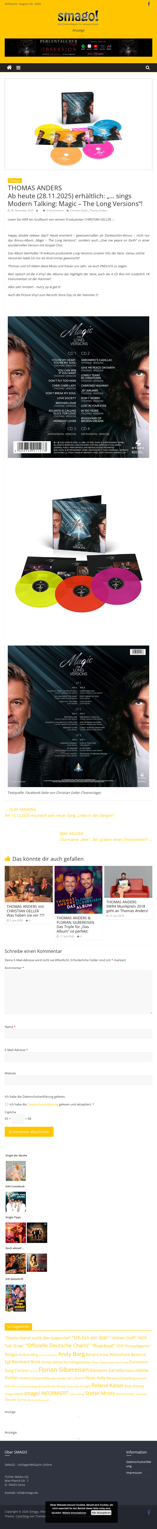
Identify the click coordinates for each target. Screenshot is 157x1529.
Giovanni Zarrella (107, 1370)
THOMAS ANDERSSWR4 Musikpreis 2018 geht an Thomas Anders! (127, 906)
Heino (129, 1370)
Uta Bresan (141, 1394)
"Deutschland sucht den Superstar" (38, 1338)
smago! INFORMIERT (46, 1393)
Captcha (10, 1112)
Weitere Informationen (74, 1512)
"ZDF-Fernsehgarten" (133, 1345)
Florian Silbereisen (63, 1370)
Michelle (61, 1386)
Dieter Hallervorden (103, 1362)
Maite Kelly (95, 1377)
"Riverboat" (103, 1346)
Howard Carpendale (34, 1378)
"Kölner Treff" (123, 1338)
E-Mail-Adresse (16, 1050)
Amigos (11, 1354)
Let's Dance (75, 1378)
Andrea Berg (28, 1354)
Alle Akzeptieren (101, 1512)
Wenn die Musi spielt (38, 1400)
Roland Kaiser (108, 1385)
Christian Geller (79, 210)
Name (10, 1027)
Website (10, 1073)
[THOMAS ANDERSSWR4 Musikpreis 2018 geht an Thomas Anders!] (128, 868)
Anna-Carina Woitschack (108, 1354)
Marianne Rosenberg (120, 1378)
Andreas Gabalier (48, 1355)
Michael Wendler (47, 1386)
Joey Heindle (58, 1378)
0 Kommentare (55, 210)
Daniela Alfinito (52, 1362)
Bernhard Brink (26, 1361)
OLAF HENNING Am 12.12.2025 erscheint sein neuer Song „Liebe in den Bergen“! (60, 812)
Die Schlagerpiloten (77, 1362)
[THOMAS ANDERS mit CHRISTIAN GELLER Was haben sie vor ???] (29, 868)
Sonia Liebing (76, 1394)
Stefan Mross (100, 1393)
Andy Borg (71, 1354)
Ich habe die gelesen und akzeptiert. (52, 1104)
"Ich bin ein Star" (91, 1337)
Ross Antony (134, 1386)
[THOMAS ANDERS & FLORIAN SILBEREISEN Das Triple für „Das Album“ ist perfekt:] (79, 868)
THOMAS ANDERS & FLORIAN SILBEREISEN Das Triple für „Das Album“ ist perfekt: (75, 924)
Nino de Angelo (82, 1386)
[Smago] (9, 67)
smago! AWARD (14, 1394)
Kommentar (14, 968)
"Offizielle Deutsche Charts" (58, 1345)
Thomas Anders (99, 210)
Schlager (15, 180)
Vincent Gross (15, 1399)
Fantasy (33, 1371)
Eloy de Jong (121, 1362)
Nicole (70, 1386)
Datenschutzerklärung (43, 1104)
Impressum (134, 1473)
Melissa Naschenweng (24, 1386)
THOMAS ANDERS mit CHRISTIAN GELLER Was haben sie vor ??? (25, 911)
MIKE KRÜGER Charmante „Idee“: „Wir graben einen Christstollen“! (105, 836)
